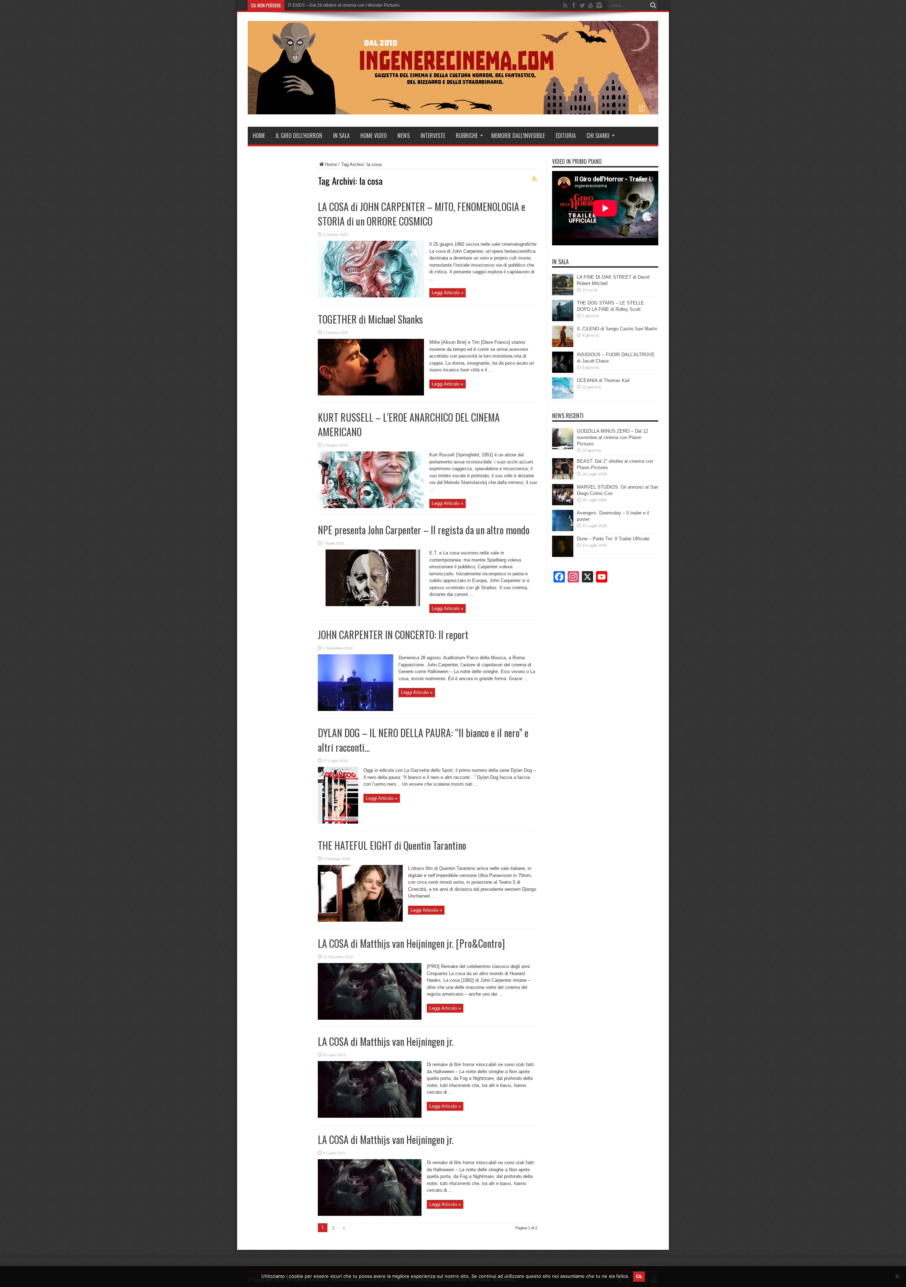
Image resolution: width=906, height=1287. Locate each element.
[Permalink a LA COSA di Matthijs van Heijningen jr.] (370, 1116)
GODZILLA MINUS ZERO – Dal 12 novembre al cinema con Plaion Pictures (612, 437)
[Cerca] (653, 5)
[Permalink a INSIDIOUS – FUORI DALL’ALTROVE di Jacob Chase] (562, 371)
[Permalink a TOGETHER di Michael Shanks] (371, 394)
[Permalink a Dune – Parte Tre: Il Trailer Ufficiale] (562, 555)
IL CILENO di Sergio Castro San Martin (617, 328)
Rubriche (467, 135)
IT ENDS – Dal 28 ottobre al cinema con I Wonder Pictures (344, 5)
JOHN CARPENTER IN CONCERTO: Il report (393, 634)
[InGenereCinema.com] (453, 109)
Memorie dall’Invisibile (518, 135)
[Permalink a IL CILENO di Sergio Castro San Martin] (562, 345)
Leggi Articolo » (447, 292)
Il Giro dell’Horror (299, 135)
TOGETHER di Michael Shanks (370, 319)
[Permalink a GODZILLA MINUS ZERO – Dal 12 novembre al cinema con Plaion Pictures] (562, 447)
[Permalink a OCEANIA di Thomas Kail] (562, 397)
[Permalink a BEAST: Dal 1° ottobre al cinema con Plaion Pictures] (562, 477)
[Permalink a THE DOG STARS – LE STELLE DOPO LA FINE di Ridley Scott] (562, 319)
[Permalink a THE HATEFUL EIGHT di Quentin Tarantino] (360, 920)
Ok (639, 1276)
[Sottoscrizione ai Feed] (534, 179)
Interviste (432, 135)
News (403, 135)
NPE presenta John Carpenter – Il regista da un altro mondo (423, 530)
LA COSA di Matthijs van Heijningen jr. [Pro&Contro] (411, 943)
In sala (341, 135)
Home (259, 135)
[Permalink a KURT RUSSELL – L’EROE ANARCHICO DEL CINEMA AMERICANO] (371, 506)
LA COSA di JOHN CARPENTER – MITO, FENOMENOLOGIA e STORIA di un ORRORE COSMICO (421, 213)
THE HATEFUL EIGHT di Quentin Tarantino (392, 845)
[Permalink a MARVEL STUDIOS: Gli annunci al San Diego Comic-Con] (562, 503)
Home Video (373, 135)
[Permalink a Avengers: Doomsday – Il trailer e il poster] (562, 529)
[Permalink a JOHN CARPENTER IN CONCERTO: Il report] (355, 709)
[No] (897, 1276)
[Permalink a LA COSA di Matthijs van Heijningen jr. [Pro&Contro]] (370, 1018)
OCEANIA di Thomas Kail (603, 380)
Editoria (566, 135)
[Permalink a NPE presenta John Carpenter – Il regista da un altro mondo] (371, 604)
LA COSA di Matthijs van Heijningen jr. (386, 1041)
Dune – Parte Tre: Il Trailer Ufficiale (613, 538)
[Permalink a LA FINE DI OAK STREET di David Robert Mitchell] (562, 293)
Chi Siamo (597, 135)
